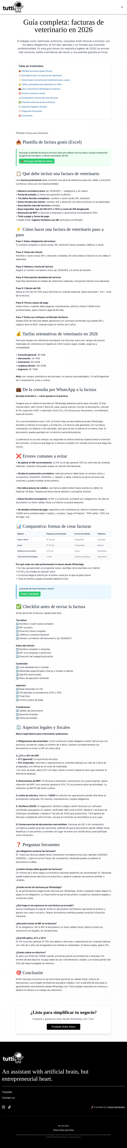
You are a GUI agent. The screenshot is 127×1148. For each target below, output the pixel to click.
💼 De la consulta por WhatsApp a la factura (39, 89)
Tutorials (7, 1092)
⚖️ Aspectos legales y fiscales (32, 106)
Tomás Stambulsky (116, 1107)
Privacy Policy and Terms (63, 1130)
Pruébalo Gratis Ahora (63, 1026)
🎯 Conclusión (25, 115)
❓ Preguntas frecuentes (30, 111)
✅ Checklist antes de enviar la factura (36, 102)
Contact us (8, 1097)
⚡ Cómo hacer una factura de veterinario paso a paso (44, 80)
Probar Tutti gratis (30, 594)
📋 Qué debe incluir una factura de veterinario (40, 75)
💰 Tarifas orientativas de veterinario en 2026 (40, 84)
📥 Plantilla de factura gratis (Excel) (35, 71)
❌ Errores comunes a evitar (31, 93)
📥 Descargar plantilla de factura (36, 161)
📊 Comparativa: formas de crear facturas (38, 98)
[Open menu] (122, 7)
